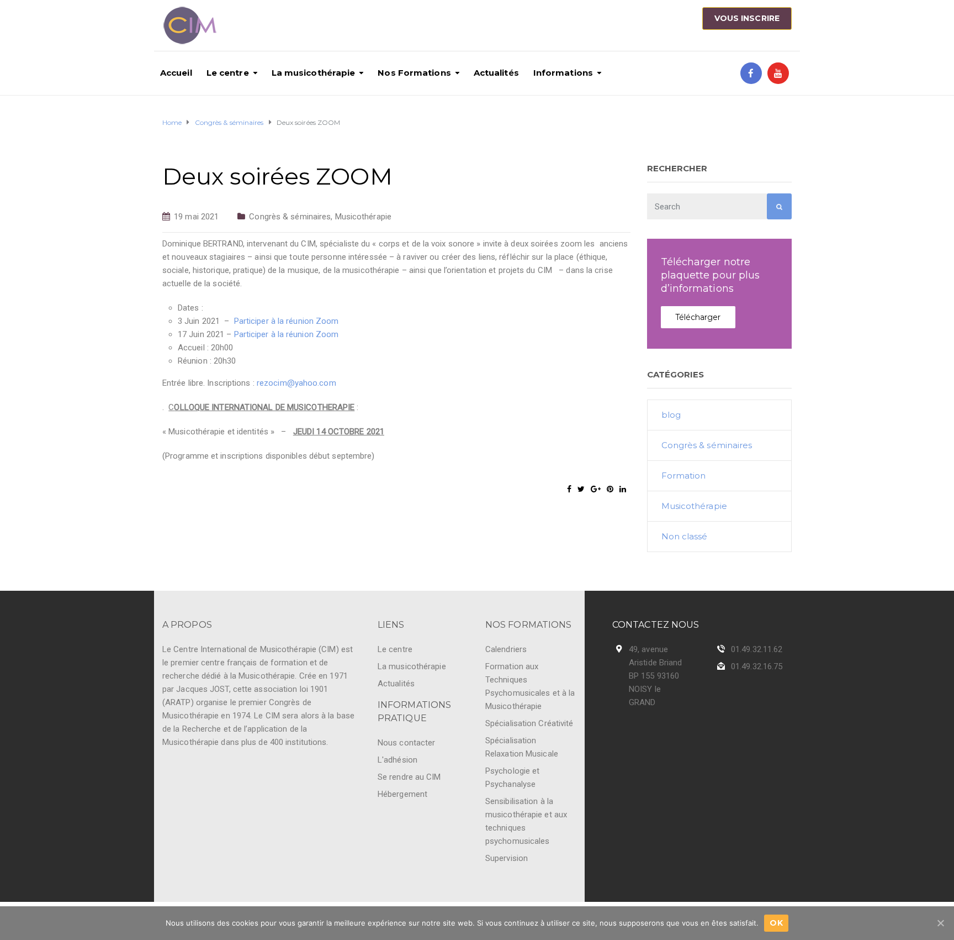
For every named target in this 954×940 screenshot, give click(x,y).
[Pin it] (610, 489)
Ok (776, 923)
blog (671, 414)
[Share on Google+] (596, 489)
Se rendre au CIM (409, 777)
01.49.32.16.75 (756, 666)
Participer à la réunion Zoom (286, 321)
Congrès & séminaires (290, 217)
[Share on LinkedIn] (622, 489)
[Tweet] (581, 489)
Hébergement (402, 794)
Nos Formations (414, 72)
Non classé (684, 536)
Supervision (506, 858)
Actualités (496, 72)
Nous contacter (406, 743)
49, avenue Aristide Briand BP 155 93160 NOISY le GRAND (655, 675)
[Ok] (940, 922)
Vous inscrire (747, 18)
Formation (683, 475)
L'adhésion (397, 760)
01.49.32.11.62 (756, 649)
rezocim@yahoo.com (296, 383)
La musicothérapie (314, 72)
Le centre (227, 72)
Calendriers (506, 649)
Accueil (176, 72)
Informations (563, 72)
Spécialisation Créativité (529, 723)
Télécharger (698, 317)
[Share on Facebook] (569, 489)
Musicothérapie (363, 217)
